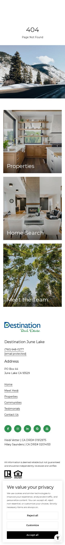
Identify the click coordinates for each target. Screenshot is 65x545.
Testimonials (12, 408)
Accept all (32, 535)
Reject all (32, 515)
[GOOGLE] (37, 428)
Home (8, 384)
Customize (32, 525)
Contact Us (11, 414)
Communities (12, 402)
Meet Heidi (11, 390)
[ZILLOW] (47, 428)
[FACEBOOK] (8, 428)
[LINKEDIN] (27, 428)
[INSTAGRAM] (17, 428)
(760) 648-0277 (14, 349)
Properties (11, 396)
